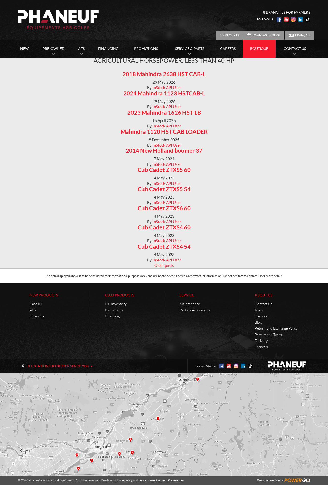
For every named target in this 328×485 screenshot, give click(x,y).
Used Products (119, 295)
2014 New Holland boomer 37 (164, 150)
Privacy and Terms (269, 335)
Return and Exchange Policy (276, 328)
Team (259, 310)
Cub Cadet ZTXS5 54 (164, 189)
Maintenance (190, 304)
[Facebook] (279, 19)
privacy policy (123, 480)
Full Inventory (116, 304)
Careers (261, 316)
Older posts (164, 265)
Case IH (35, 304)
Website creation (268, 480)
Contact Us (263, 304)
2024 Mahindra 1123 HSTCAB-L (164, 93)
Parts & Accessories (195, 310)
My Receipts (229, 35)
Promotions (114, 310)
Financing (36, 316)
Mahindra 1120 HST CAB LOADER (164, 131)
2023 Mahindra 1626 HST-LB (164, 112)
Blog (258, 322)
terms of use (147, 480)
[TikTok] (307, 19)
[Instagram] (293, 19)
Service (187, 295)
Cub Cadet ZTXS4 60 (164, 227)
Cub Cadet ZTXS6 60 (164, 208)
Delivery (261, 341)
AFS (32, 310)
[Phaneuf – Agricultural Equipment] (58, 20)
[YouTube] (286, 19)
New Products (43, 295)
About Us (263, 295)
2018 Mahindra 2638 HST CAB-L (164, 74)
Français (302, 35)
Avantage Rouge (267, 35)
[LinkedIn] (300, 19)
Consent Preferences (170, 480)
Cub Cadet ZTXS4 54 (164, 246)
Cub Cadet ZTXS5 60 (164, 170)
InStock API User (166, 87)
